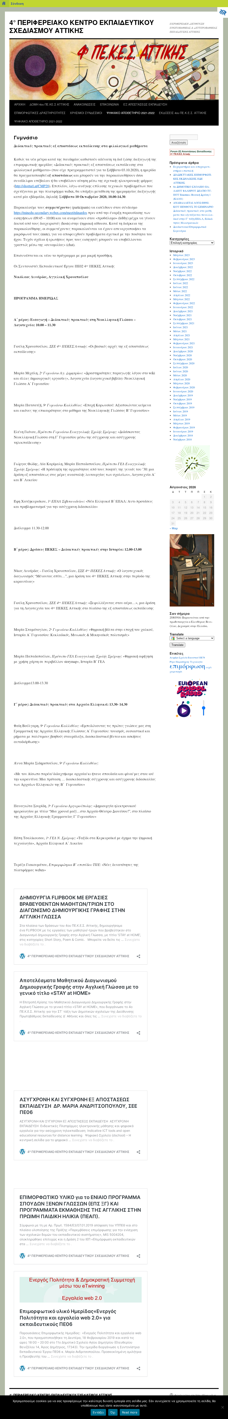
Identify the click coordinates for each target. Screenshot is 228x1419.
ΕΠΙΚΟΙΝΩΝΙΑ (109, 104)
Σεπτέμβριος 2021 (183, 323)
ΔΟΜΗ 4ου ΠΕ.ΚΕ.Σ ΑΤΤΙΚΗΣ (49, 104)
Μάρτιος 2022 (181, 299)
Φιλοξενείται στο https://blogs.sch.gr (195, 1395)
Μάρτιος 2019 (181, 423)
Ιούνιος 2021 (180, 327)
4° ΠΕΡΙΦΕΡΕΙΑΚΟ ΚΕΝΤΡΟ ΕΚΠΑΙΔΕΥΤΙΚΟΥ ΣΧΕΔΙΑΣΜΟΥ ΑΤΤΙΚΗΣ (81, 26)
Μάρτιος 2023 (181, 255)
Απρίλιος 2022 (181, 295)
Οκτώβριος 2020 (182, 359)
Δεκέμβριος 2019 (183, 395)
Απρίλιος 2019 (181, 419)
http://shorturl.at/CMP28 (32, 185)
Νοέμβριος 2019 (182, 399)
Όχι (112, 1412)
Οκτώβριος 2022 (182, 275)
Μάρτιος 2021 (181, 339)
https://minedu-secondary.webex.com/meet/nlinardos (50, 212)
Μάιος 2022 (180, 291)
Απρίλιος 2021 (181, 335)
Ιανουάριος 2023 (183, 263)
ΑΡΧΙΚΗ (19, 104)
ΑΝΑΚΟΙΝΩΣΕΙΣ (85, 104)
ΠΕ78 (202, 657)
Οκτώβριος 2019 (182, 403)
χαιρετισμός (176, 671)
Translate (177, 645)
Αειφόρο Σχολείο (178, 657)
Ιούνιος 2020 (180, 371)
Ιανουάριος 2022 (183, 307)
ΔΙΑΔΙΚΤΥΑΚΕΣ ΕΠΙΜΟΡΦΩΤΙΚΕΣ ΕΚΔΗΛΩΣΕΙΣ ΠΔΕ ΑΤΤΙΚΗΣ (192, 178)
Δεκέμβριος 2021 (183, 311)
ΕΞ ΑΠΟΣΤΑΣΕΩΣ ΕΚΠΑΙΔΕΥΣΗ (145, 104)
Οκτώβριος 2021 (182, 319)
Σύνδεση (17, 3)
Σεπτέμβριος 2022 (183, 279)
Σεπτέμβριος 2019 (183, 407)
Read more (129, 1412)
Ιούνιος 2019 (180, 411)
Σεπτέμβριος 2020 (183, 363)
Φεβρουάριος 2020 (184, 387)
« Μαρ (174, 528)
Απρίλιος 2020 (181, 379)
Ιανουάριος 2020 (183, 391)
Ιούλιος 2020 (180, 367)
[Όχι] (222, 1407)
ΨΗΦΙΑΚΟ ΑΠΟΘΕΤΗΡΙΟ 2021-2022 (131, 113)
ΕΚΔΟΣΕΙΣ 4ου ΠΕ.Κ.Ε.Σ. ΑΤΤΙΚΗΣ (182, 113)
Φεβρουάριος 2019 (184, 427)
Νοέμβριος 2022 (182, 271)
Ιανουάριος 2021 (183, 347)
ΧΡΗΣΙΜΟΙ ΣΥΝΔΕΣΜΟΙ (86, 113)
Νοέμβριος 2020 (182, 355)
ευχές (209, 667)
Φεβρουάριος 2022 (184, 303)
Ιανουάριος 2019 (183, 431)
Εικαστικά (193, 657)
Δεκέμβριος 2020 (183, 351)
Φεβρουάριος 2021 (184, 343)
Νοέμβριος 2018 (182, 439)
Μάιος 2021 (180, 331)
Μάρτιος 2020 (181, 383)
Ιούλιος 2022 (180, 283)
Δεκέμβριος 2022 (183, 267)
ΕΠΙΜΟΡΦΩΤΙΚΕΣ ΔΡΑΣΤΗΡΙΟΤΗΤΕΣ (39, 113)
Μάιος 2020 (180, 375)
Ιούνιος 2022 (180, 287)
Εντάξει (98, 1412)
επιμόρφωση (187, 665)
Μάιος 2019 (180, 415)
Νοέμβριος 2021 (182, 315)
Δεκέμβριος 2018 (183, 435)
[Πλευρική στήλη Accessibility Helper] (222, 12)
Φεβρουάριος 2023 (184, 259)
